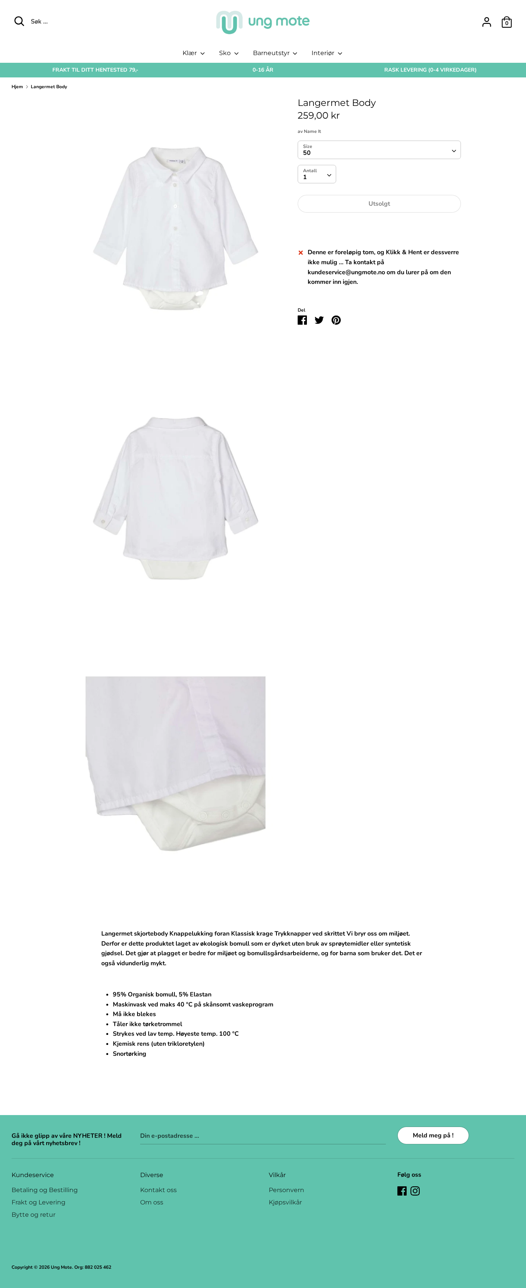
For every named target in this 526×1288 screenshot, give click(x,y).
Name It (312, 132)
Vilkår (277, 1175)
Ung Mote (61, 1267)
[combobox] (379, 150)
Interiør (324, 53)
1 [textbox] (305, 177)
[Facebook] (402, 1190)
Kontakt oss (158, 1190)
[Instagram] (415, 1190)
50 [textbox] (307, 153)
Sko (225, 53)
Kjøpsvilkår (285, 1202)
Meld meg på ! (433, 1135)
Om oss (151, 1202)
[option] (95, 70)
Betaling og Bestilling (45, 1190)
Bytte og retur (33, 1214)
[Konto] (486, 19)
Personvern (286, 1190)
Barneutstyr (272, 53)
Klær (190, 53)
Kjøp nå (379, 227)
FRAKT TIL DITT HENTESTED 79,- (95, 70)
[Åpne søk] (19, 21)
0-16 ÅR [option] (263, 70)
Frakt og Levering (38, 1202)
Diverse (151, 1175)
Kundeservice (33, 1175)
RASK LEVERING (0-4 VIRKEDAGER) (430, 70)
